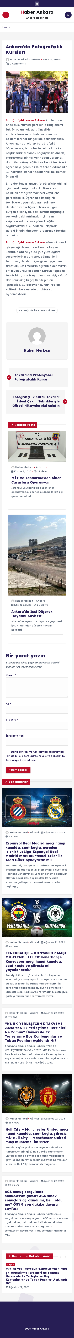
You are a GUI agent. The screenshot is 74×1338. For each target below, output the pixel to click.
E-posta (12, 719)
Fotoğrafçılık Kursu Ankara (38, 310)
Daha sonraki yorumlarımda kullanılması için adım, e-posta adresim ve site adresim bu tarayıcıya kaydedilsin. (35, 756)
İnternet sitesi (15, 735)
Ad (8, 703)
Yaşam (34, 1013)
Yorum (11, 675)
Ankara (35, 59)
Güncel (34, 832)
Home (6, 27)
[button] (60, 1256)
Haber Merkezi (19, 59)
